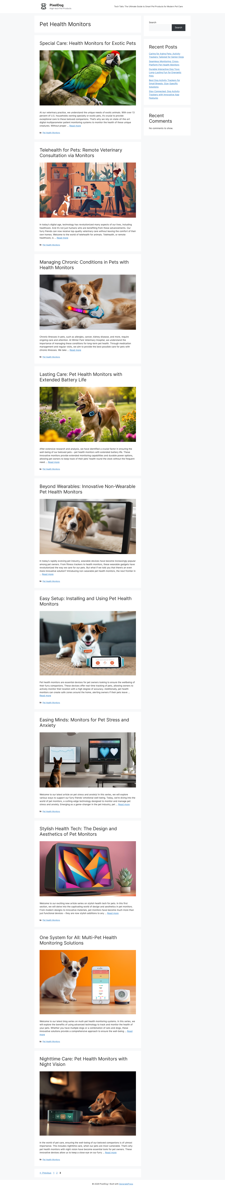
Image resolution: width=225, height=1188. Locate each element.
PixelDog (57, 5)
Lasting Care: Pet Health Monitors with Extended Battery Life (81, 376)
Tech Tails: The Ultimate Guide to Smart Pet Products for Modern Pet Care (148, 6)
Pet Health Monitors (51, 133)
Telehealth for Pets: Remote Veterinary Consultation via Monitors (81, 152)
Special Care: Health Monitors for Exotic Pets (88, 43)
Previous (45, 1173)
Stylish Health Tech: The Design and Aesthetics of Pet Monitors (78, 831)
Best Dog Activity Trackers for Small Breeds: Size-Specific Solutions (164, 83)
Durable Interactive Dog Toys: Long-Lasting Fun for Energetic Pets (165, 72)
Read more (75, 125)
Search (152, 22)
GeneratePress (126, 1184)
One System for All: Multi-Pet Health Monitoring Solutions (78, 940)
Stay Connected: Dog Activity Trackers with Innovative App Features (164, 94)
